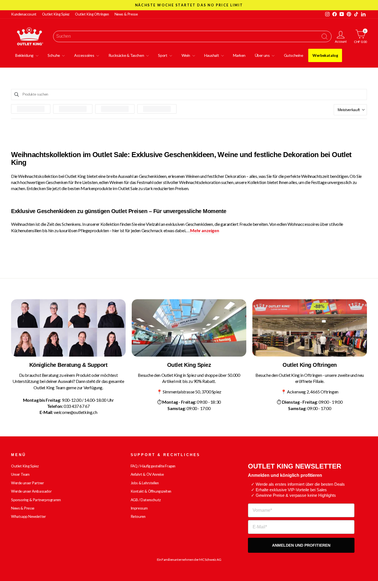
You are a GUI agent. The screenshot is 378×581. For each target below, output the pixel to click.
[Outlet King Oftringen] (309, 328)
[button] (350, 109)
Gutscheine (293, 55)
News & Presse (126, 14)
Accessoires (84, 55)
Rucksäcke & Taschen (126, 55)
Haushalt (211, 55)
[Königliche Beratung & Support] (68, 328)
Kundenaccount (24, 14)
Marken (239, 55)
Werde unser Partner (27, 483)
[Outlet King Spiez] (189, 328)
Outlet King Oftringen (92, 14)
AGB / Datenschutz (146, 500)
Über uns (262, 55)
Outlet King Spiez (55, 14)
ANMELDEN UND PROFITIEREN (301, 545)
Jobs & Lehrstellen (145, 483)
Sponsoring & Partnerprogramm (36, 500)
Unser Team (20, 474)
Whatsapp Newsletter (28, 516)
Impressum (139, 508)
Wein (186, 55)
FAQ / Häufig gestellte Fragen (153, 466)
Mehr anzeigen (204, 230)
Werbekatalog (325, 55)
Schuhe (54, 55)
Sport (163, 55)
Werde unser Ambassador (31, 491)
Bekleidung (24, 55)
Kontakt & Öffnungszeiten (151, 491)
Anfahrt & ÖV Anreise (147, 474)
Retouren (138, 516)
